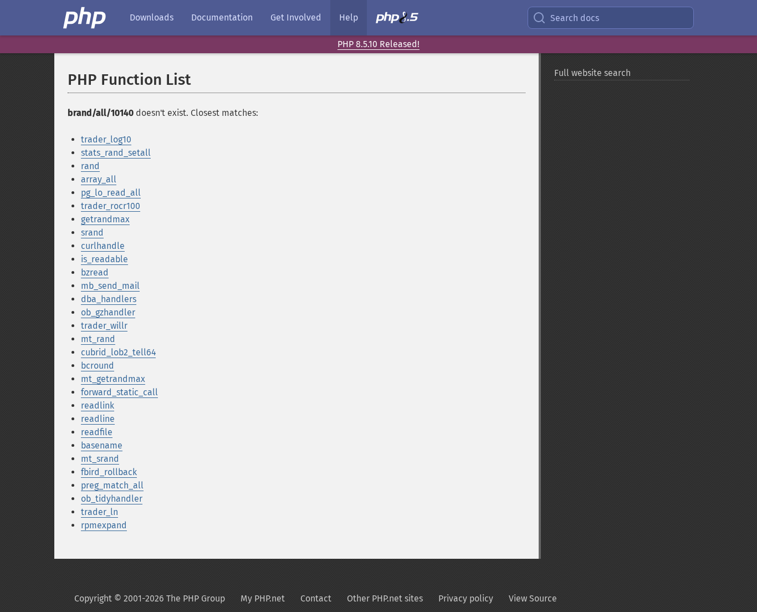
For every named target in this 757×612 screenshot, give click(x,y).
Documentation (222, 17)
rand (90, 166)
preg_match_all (112, 485)
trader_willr (104, 325)
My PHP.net (263, 598)
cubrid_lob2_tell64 (118, 352)
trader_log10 (106, 139)
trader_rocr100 (110, 206)
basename (101, 445)
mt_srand (100, 458)
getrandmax (105, 219)
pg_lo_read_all (111, 192)
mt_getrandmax (113, 379)
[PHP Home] (85, 17)
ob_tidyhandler (111, 498)
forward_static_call (119, 392)
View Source (533, 598)
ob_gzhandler (108, 312)
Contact (315, 598)
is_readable (104, 259)
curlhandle (103, 246)
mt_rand (98, 339)
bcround (97, 365)
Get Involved (295, 17)
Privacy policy (465, 598)
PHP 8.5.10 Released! (378, 44)
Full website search (592, 73)
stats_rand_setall (116, 152)
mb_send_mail (110, 285)
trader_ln (99, 512)
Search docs (574, 18)
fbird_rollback (109, 472)
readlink (97, 405)
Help (348, 17)
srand (92, 232)
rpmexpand (104, 525)
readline (98, 419)
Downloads (151, 17)
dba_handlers (108, 299)
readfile (96, 432)
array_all (98, 179)
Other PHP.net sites (385, 598)
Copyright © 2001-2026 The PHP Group (149, 598)
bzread (95, 272)
